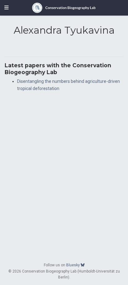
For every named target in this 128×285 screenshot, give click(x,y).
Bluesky (73, 265)
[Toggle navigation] (6, 8)
